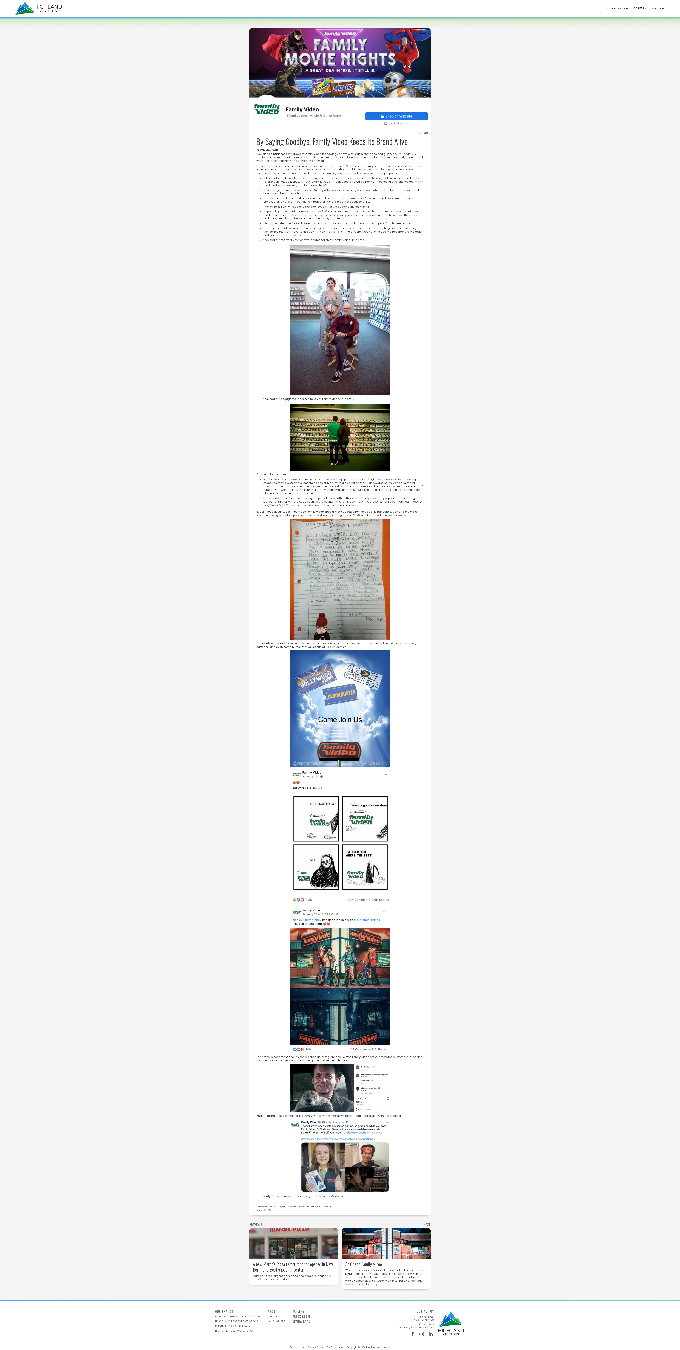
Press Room (301, 1316)
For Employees (335, 1347)
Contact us (425, 1311)
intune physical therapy (232, 1326)
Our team (275, 1316)
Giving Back (301, 1321)
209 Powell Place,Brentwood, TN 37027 (424, 1318)
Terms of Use (297, 1347)
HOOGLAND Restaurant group (236, 1321)
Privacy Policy (315, 1347)
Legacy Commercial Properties (238, 1316)
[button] (617, 8)
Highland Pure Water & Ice (234, 1330)
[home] (38, 8)
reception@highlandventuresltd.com (417, 1327)
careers (639, 8)
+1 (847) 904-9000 (425, 1323)
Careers (298, 1311)
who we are (276, 1321)
